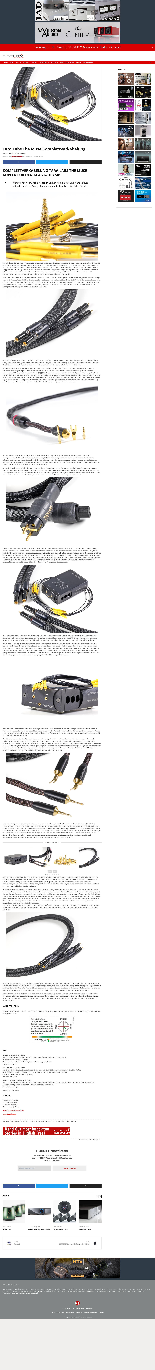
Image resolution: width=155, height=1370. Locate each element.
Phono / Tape (82, 1226)
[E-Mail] (86, 162)
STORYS (116, 1289)
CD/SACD (62, 1289)
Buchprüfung (71, 1291)
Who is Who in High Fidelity (28, 1291)
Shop (78, 62)
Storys (25, 62)
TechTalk (139, 1289)
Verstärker (49, 1289)
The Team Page (60, 1312)
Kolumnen (147, 1289)
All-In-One (70, 1289)
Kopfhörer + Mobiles (93, 1289)
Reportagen (123, 1289)
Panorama (132, 1289)
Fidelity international (28, 1293)
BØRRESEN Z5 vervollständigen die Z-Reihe (74, 1243)
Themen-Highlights (102, 1291)
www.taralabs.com (9, 1114)
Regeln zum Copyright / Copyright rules (90, 1139)
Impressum (79, 1312)
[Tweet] (52, 162)
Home (6, 62)
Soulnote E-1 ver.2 (85, 1229)
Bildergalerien (122, 1291)
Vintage (110, 1289)
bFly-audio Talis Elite (60, 1229)
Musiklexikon (80, 1291)
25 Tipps (5, 1291)
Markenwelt (112, 1291)
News (11, 62)
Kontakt (101, 1312)
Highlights (43, 62)
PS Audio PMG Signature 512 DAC (39, 1229)
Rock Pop (56, 1291)
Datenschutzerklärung (90, 1312)
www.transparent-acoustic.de (13, 1110)
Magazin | (16, 1293)
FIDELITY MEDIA (70, 1312)
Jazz (50, 1291)
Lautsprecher (23, 1289)
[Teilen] (19, 162)
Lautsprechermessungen (36, 1289)
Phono (56, 1289)
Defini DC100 (7, 1229)
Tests (17, 62)
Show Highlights (139, 1291)
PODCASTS (54, 62)
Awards (130, 1291)
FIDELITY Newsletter (67, 62)
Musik (34, 62)
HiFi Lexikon (14, 1291)
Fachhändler (88, 62)
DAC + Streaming (32, 1226)
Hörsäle (62, 1291)
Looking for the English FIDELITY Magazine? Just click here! (77, 47)
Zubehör (19, 156)
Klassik (46, 1291)
